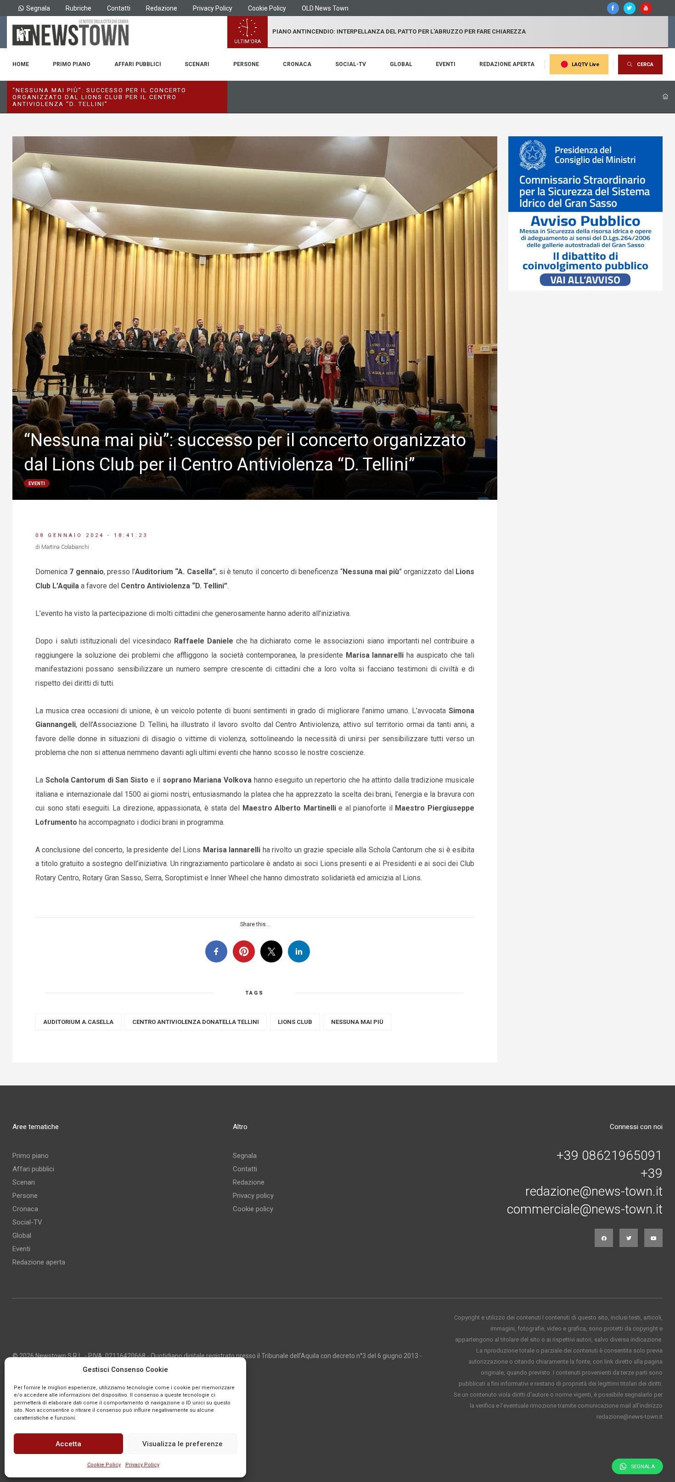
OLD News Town (325, 8)
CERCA (645, 64)
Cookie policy (253, 1209)
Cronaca (297, 64)
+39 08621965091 (610, 1155)
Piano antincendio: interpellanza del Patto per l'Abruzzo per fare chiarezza (399, 31)
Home (20, 64)
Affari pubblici (137, 64)
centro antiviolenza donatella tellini (195, 1021)
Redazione (161, 8)
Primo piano (71, 64)
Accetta (68, 1444)
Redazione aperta (506, 64)
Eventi (446, 64)
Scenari (197, 64)
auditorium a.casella (78, 1021)
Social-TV (350, 64)
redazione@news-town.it (594, 1191)
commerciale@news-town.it (585, 1209)
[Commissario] (585, 213)
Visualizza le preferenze (182, 1444)
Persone (246, 64)
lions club (295, 1021)
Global (401, 64)
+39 (652, 1173)
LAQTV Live (585, 64)
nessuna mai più (357, 1021)
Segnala (38, 8)
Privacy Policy (142, 1465)
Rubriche (78, 8)
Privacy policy (253, 1195)
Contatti (118, 8)
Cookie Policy (104, 1465)
